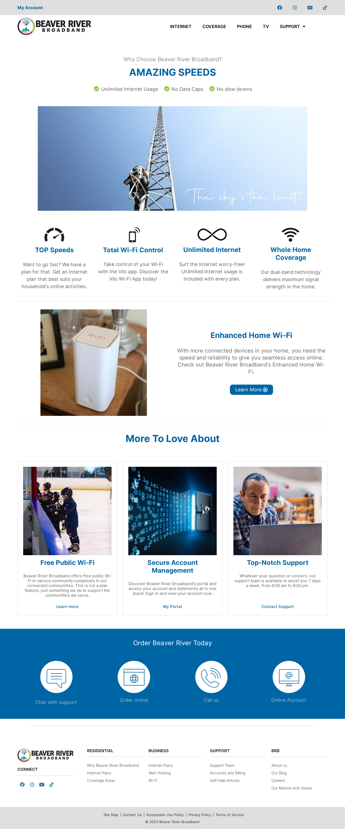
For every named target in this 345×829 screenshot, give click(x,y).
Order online (134, 700)
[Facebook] (280, 7)
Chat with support (56, 702)
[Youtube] (310, 7)
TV (266, 26)
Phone (244, 26)
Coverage (214, 26)
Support (290, 26)
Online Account (288, 700)
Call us (211, 700)
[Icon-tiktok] (325, 7)
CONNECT (28, 769)
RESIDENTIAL (100, 750)
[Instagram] (295, 7)
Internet (181, 26)
